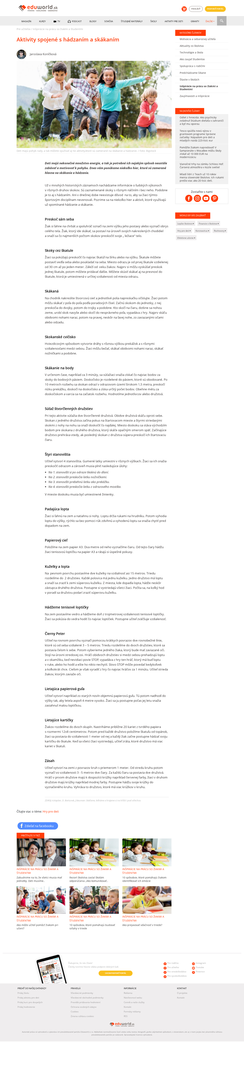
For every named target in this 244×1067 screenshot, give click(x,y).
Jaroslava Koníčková (43, 54)
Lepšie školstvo (185, 223)
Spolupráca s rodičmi (192, 66)
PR (18, 980)
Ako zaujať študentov (192, 59)
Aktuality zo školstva (192, 45)
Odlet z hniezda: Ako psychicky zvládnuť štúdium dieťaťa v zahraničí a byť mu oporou (202, 121)
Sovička (108, 21)
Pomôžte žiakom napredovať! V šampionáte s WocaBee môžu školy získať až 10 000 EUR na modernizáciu (200, 152)
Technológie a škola (191, 52)
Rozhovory (219, 230)
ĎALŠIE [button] (209, 21)
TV (58, 21)
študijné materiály (132, 21)
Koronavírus (202, 230)
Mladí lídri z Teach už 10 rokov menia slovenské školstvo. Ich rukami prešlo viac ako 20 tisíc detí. (202, 177)
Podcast (76, 21)
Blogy (92, 21)
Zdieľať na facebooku (39, 826)
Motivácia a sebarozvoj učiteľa (198, 39)
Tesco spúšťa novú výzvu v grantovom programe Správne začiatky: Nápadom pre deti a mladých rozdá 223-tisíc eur (198, 135)
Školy (153, 21)
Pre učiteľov (24, 29)
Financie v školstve (208, 223)
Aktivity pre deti (174, 21)
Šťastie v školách (189, 79)
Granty (195, 21)
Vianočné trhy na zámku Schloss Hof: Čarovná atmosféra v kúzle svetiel (202, 165)
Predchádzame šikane (193, 72)
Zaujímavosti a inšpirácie (195, 96)
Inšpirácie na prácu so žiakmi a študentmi (58, 29)
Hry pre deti (51, 811)
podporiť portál (215, 9)
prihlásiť (195, 9)
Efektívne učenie (185, 237)
